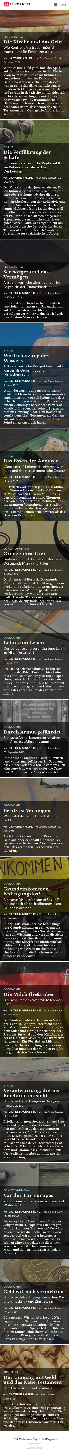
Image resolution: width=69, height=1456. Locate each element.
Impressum (34, 1443)
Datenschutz (34, 1447)
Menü (62, 4)
